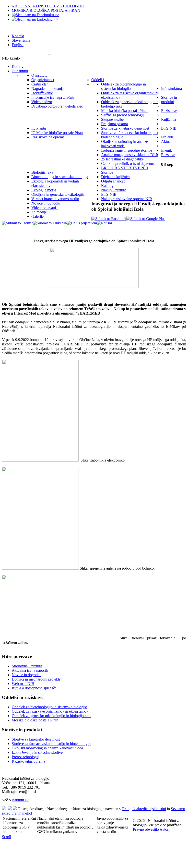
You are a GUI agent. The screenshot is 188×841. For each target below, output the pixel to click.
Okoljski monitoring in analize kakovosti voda (47, 748)
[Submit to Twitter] (17, 223)
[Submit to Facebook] (108, 219)
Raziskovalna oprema (28, 761)
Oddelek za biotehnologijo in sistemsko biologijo (49, 707)
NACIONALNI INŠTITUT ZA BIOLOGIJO (48, 6)
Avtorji (165, 829)
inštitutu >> (20, 800)
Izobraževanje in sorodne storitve (37, 752)
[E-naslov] (82, 223)
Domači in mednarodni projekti (36, 679)
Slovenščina (21, 40)
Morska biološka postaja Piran (35, 720)
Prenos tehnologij (25, 757)
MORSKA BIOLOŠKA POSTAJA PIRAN (46, 10)
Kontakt (18, 36)
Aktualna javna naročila (30, 670)
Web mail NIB (23, 684)
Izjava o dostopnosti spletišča (34, 688)
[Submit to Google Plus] (145, 219)
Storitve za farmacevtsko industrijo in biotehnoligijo (51, 744)
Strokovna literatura (27, 666)
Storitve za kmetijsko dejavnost (36, 739)
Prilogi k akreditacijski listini (144, 809)
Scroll (6, 837)
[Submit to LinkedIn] (50, 223)
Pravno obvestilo (146, 829)
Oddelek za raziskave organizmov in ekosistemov (50, 711)
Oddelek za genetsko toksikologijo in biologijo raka (51, 716)
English (18, 45)
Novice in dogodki (26, 675)
